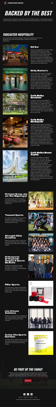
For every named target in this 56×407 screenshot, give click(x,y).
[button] (52, 3)
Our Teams (26, 397)
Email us (28, 380)
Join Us (35, 397)
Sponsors (31, 397)
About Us (20, 397)
